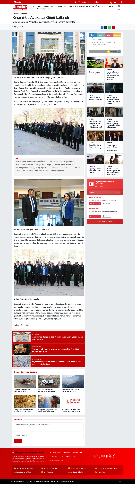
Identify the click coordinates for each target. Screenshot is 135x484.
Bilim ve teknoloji (43, 9)
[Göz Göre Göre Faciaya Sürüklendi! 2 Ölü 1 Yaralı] (49, 381)
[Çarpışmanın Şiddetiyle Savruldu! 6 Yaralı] (25, 381)
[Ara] (119, 6)
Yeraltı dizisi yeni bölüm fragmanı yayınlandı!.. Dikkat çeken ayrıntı (113, 124)
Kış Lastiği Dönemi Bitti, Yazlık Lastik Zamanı (95, 170)
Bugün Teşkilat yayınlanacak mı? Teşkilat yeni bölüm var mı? (113, 100)
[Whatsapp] (110, 456)
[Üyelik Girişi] (121, 2)
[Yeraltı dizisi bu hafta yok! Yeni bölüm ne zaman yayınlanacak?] (114, 136)
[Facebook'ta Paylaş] (102, 27)
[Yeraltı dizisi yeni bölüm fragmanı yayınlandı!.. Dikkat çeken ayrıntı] (114, 112)
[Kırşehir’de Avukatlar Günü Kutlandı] (49, 131)
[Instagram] (103, 456)
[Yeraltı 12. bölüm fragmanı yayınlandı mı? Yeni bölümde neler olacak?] (114, 159)
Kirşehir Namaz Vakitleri (78, 468)
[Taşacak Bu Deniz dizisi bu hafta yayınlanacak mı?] (95, 136)
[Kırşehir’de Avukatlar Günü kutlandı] (48, 53)
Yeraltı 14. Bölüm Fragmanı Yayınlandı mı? (95, 99)
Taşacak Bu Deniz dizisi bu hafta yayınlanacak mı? (95, 147)
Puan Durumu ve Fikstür (23, 472)
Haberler (15, 13)
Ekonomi (46, 6)
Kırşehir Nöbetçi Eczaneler (25, 468)
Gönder (18, 441)
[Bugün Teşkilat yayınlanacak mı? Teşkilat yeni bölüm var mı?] (114, 88)
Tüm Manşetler (48, 472)
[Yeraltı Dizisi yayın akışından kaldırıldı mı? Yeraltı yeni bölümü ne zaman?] (95, 112)
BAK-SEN (72, 6)
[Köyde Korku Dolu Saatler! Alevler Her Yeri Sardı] (73, 381)
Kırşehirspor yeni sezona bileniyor (94, 73)
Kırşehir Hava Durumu (50, 468)
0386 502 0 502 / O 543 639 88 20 (63, 456)
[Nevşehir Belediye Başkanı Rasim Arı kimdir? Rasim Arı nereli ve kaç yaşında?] (114, 62)
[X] (99, 456)
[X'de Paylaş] (105, 27)
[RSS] (113, 456)
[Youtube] (106, 456)
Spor (65, 6)
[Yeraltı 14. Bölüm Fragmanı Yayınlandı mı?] (95, 88)
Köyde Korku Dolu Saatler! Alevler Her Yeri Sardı (71, 390)
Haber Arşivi (101, 472)
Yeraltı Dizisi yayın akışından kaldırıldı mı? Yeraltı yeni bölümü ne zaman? (95, 124)
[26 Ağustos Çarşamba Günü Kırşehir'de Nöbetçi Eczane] (73, 401)
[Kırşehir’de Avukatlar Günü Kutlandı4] (49, 202)
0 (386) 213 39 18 (95, 216)
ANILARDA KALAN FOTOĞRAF (88, 6)
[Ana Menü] (119, 9)
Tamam (121, 481)
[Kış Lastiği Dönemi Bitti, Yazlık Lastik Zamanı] (95, 159)
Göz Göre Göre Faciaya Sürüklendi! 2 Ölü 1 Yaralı (46, 390)
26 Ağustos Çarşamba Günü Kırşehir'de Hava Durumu (47, 410)
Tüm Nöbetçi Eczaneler (106, 221)
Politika (38, 6)
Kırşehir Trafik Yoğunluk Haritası (107, 468)
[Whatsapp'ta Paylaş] (109, 27)
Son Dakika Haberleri (76, 472)
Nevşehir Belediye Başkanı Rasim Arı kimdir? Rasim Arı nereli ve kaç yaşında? (113, 76)
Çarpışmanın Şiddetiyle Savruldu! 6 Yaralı (22, 390)
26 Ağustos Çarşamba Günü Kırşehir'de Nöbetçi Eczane (71, 410)
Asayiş (111, 6)
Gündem (31, 6)
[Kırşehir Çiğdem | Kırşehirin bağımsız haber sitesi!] (19, 7)
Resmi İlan (32, 9)
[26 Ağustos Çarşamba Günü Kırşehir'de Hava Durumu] (49, 401)
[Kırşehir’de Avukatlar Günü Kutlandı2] (49, 272)
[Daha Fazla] (113, 27)
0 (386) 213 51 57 (95, 203)
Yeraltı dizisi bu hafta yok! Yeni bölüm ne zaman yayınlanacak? (112, 148)
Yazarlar (18, 2)
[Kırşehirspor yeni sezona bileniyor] (95, 62)
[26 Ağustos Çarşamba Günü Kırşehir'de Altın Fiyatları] (25, 401)
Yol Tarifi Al (107, 203)
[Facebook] (96, 456)
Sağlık (60, 6)
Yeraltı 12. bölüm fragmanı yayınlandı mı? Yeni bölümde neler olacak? (113, 171)
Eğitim (53, 6)
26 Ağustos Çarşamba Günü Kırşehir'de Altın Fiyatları (23, 410)
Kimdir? (104, 6)
